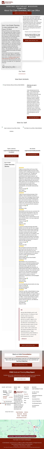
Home (25, 392)
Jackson (26, 412)
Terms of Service (22, 445)
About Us (26, 394)
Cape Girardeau (19, 412)
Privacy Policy (16, 445)
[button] (38, 2)
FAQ (25, 400)
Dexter (18, 415)
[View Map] (22, 429)
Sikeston (25, 413)
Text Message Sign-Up (37, 403)
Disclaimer (28, 445)
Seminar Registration (36, 401)
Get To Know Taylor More (11, 155)
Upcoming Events (36, 399)
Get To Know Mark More (33, 117)
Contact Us (26, 396)
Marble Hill (19, 413)
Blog (25, 402)
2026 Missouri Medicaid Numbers (37, 396)
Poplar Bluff (24, 415)
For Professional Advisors (35, 406)
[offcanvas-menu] (41, 2)
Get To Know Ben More (32, 154)
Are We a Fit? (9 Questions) (35, 393)
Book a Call (26, 398)
